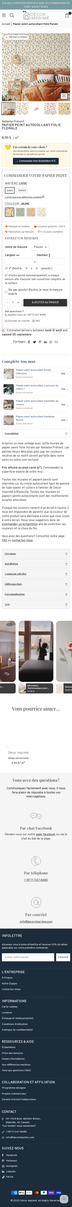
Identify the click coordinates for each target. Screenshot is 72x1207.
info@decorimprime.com (36, 922)
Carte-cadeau (9, 1006)
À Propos (7, 977)
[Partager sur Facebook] (29, 342)
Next (67, 67)
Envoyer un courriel (19, 321)
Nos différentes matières (16, 1064)
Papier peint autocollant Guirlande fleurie (35, 418)
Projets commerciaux (14, 1093)
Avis (7, 604)
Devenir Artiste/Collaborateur (19, 1099)
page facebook (45, 834)
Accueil (6, 24)
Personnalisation (15, 594)
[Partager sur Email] (56, 342)
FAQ (37, 321)
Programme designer (14, 1088)
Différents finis (13, 584)
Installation (11, 563)
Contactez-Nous (11, 989)
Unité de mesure (16, 247)
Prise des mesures (12, 1053)
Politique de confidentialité (17, 1030)
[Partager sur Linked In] (45, 342)
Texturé (22, 190)
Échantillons (9, 1047)
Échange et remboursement (18, 1018)
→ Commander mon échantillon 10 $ (35, 161)
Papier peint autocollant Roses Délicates (33, 372)
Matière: (16, 184)
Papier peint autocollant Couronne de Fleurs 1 (37, 387)
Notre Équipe (9, 983)
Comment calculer (15, 573)
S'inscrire (63, 957)
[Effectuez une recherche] (12, 15)
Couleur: (17, 204)
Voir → (64, 373)
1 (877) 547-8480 (36, 880)
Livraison (10, 553)
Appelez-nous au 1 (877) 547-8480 (26, 314)
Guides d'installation (13, 1059)
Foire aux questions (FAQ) (16, 1070)
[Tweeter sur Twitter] (34, 342)
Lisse (9, 190)
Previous (4, 67)
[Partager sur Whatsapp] (50, 342)
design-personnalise (18, 758)
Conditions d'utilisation (15, 1024)
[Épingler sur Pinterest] (40, 342)
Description (11, 433)
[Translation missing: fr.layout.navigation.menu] (3, 15)
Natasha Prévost (13, 122)
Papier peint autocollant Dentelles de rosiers (37, 403)
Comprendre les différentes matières (23, 197)
